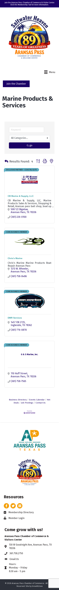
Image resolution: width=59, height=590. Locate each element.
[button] (6, 161)
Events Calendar (37, 399)
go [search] (30, 145)
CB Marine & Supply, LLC (21, 196)
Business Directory (18, 399)
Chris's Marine (15, 258)
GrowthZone (37, 586)
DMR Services (15, 318)
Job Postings (27, 402)
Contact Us (41, 402)
